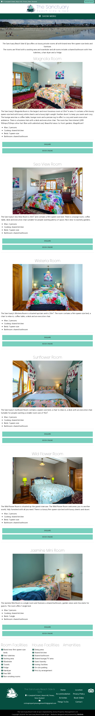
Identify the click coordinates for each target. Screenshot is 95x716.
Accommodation (63, 694)
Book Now (89, 1)
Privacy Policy (79, 694)
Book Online (79, 698)
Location (79, 690)
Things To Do (63, 702)
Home (63, 690)
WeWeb (80, 714)
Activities (63, 698)
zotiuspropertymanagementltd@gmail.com (40, 703)
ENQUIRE (47, 144)
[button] (15, 85)
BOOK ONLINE (47, 150)
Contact (78, 702)
